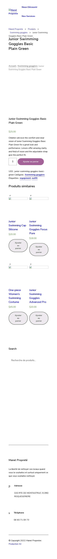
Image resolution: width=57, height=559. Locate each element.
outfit (35, 178)
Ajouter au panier (31, 161)
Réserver (28, 428)
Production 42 (15, 544)
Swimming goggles (28, 66)
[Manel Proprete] (15, 11)
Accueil (12, 66)
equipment (25, 178)
